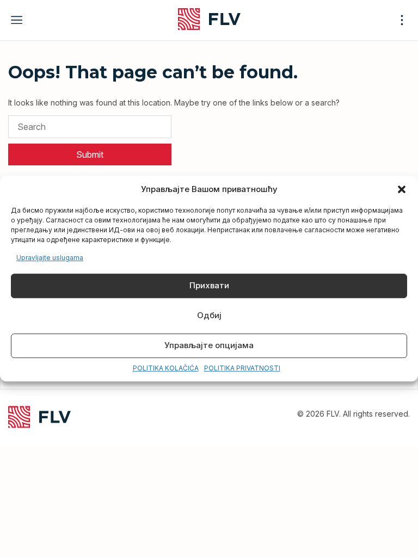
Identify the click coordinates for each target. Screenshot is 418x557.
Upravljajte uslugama (49, 257)
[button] (401, 189)
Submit (89, 154)
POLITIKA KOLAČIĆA (166, 368)
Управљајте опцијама (209, 346)
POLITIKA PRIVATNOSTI (242, 368)
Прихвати (209, 286)
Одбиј (209, 316)
